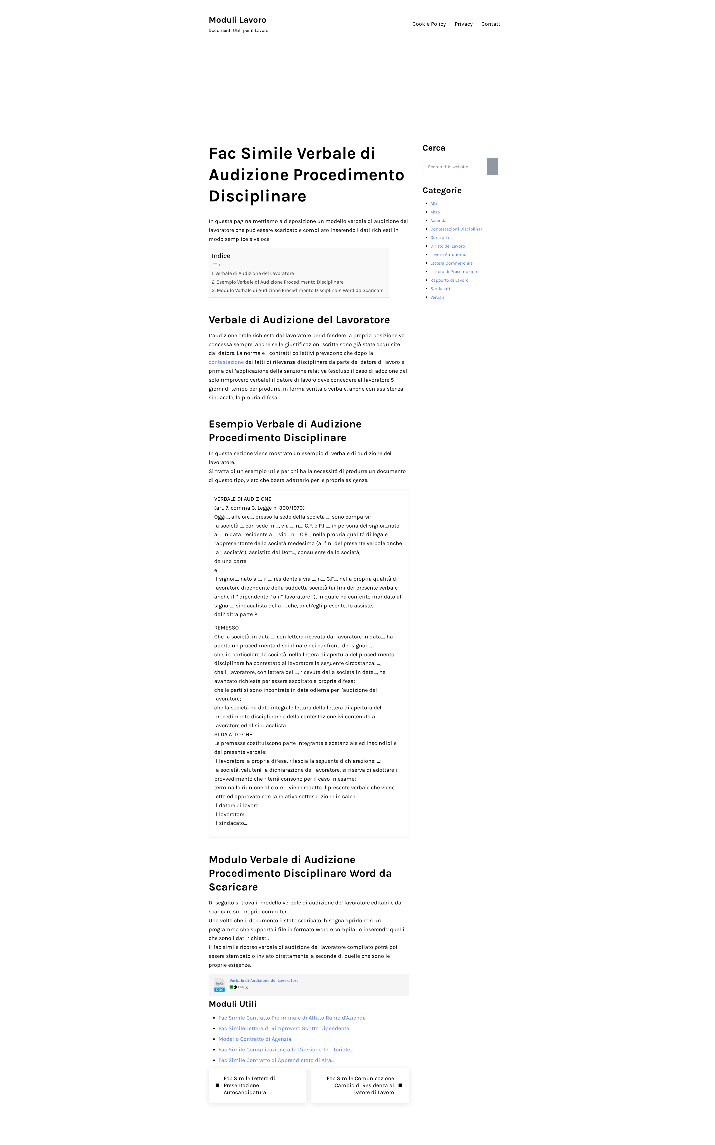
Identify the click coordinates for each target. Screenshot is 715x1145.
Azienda (438, 220)
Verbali (437, 297)
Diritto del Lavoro (447, 246)
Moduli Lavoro (237, 20)
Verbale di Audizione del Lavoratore (254, 273)
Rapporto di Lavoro (449, 280)
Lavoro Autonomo (448, 254)
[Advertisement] (357, 85)
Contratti (439, 237)
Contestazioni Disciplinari (457, 229)
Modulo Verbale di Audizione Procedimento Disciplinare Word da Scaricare (300, 290)
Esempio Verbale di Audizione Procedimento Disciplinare (280, 282)
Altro (435, 212)
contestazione (226, 362)
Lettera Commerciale (451, 263)
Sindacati (440, 288)
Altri (434, 203)
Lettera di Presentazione (455, 271)
